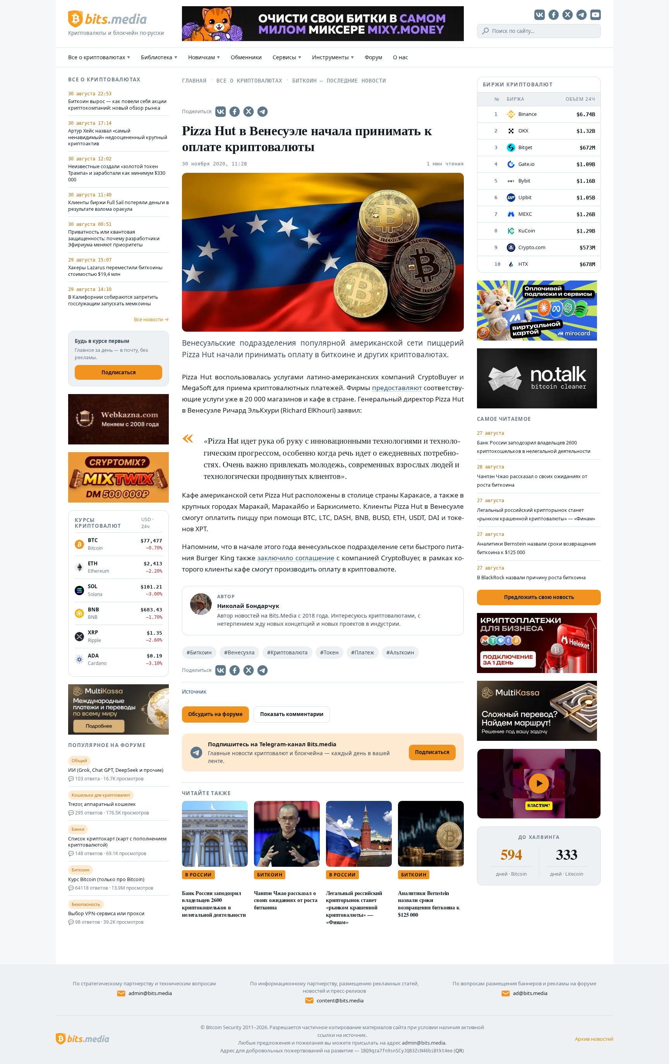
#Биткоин (199, 652)
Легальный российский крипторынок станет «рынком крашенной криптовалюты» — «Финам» (354, 907)
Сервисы (287, 57)
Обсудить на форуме (215, 714)
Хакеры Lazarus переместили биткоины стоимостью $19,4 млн (115, 271)
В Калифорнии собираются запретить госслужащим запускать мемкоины (113, 300)
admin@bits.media (150, 993)
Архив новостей (594, 1038)
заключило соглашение (295, 557)
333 (566, 854)
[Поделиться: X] (248, 111)
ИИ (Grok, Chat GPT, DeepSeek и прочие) (115, 770)
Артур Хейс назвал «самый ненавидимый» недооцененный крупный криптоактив (117, 137)
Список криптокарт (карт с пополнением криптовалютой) (117, 842)
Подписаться (118, 372)
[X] (567, 14)
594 (511, 854)
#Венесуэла (239, 652)
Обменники (246, 57)
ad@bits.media (530, 993)
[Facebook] (553, 14)
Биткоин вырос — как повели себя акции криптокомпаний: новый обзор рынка (117, 104)
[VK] (539, 14)
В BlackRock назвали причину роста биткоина (531, 577)
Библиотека (159, 57)
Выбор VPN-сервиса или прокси (106, 914)
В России (198, 874)
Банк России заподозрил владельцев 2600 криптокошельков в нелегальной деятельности (214, 904)
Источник (194, 691)
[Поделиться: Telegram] (262, 111)
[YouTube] (595, 14)
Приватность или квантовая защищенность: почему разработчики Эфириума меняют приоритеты (114, 238)
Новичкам (204, 57)
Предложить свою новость (539, 597)
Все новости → (151, 319)
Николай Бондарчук (248, 605)
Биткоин (269, 874)
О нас (400, 57)
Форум (373, 57)
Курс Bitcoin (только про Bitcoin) (106, 879)
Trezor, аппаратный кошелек (102, 804)
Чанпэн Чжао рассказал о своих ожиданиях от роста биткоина (285, 900)
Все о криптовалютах (99, 57)
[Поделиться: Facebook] (234, 111)
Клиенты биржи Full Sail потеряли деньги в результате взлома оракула (118, 206)
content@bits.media (340, 1000)
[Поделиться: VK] (220, 111)
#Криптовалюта (287, 652)
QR (458, 1050)
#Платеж (362, 652)
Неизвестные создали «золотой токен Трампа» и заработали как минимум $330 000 (116, 173)
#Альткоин (400, 652)
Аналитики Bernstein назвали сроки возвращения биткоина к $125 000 (429, 904)
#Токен (329, 652)
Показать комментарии (291, 714)
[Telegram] (581, 14)
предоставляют (397, 387)
